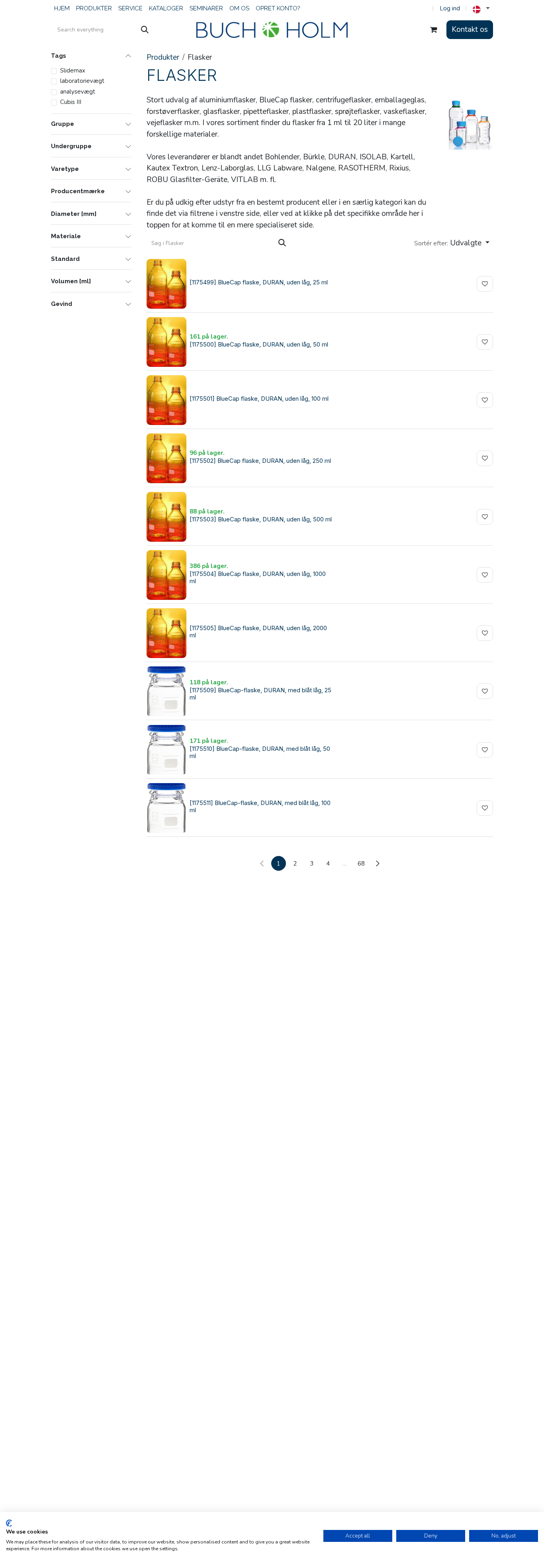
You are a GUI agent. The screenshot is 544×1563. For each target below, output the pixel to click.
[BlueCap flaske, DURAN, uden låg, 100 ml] (166, 400)
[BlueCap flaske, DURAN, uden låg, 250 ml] (166, 458)
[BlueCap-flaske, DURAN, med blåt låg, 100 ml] (166, 808)
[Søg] (145, 29)
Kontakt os (470, 29)
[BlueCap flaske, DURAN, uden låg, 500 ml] (166, 517)
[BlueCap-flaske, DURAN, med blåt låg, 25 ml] (166, 691)
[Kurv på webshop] (433, 29)
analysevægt (77, 91)
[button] (452, 243)
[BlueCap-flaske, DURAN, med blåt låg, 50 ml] (166, 750)
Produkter (163, 57)
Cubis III (70, 102)
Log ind (450, 8)
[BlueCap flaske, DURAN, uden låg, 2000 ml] (166, 633)
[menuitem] (62, 8)
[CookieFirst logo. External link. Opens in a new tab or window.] (9, 1523)
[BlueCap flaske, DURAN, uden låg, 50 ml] (166, 342)
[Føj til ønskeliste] (485, 284)
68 (361, 864)
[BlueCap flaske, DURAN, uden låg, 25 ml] (166, 284)
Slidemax (72, 70)
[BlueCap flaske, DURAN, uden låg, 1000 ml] (166, 575)
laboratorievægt (82, 81)
